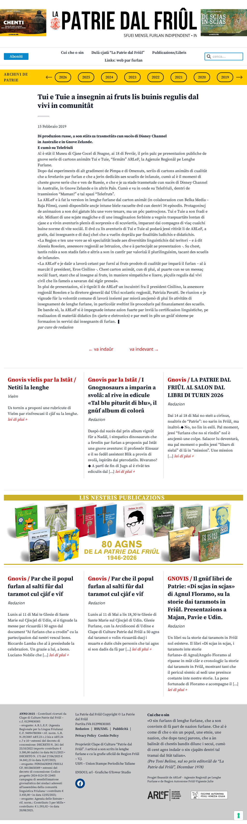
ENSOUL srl (84, 772)
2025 (86, 77)
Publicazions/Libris (169, 52)
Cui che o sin (72, 52)
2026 (63, 77)
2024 (109, 77)
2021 (179, 77)
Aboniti (16, 56)
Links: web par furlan (124, 60)
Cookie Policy (108, 735)
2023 (132, 77)
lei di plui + (17, 419)
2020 (202, 77)
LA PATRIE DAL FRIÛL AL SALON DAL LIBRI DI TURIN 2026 (199, 387)
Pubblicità (120, 729)
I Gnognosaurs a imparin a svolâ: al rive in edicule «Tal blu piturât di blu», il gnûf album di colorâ (122, 395)
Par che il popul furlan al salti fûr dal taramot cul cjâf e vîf (40, 586)
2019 (225, 77)
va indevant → (144, 349)
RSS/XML (101, 729)
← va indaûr (101, 349)
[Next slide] (239, 77)
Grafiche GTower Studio (113, 772)
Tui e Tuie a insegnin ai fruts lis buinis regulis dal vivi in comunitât (118, 101)
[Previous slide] (49, 77)
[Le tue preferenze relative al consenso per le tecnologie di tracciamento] (238, 815)
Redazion (82, 729)
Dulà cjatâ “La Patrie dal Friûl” (117, 52)
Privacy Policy (85, 735)
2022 (155, 77)
